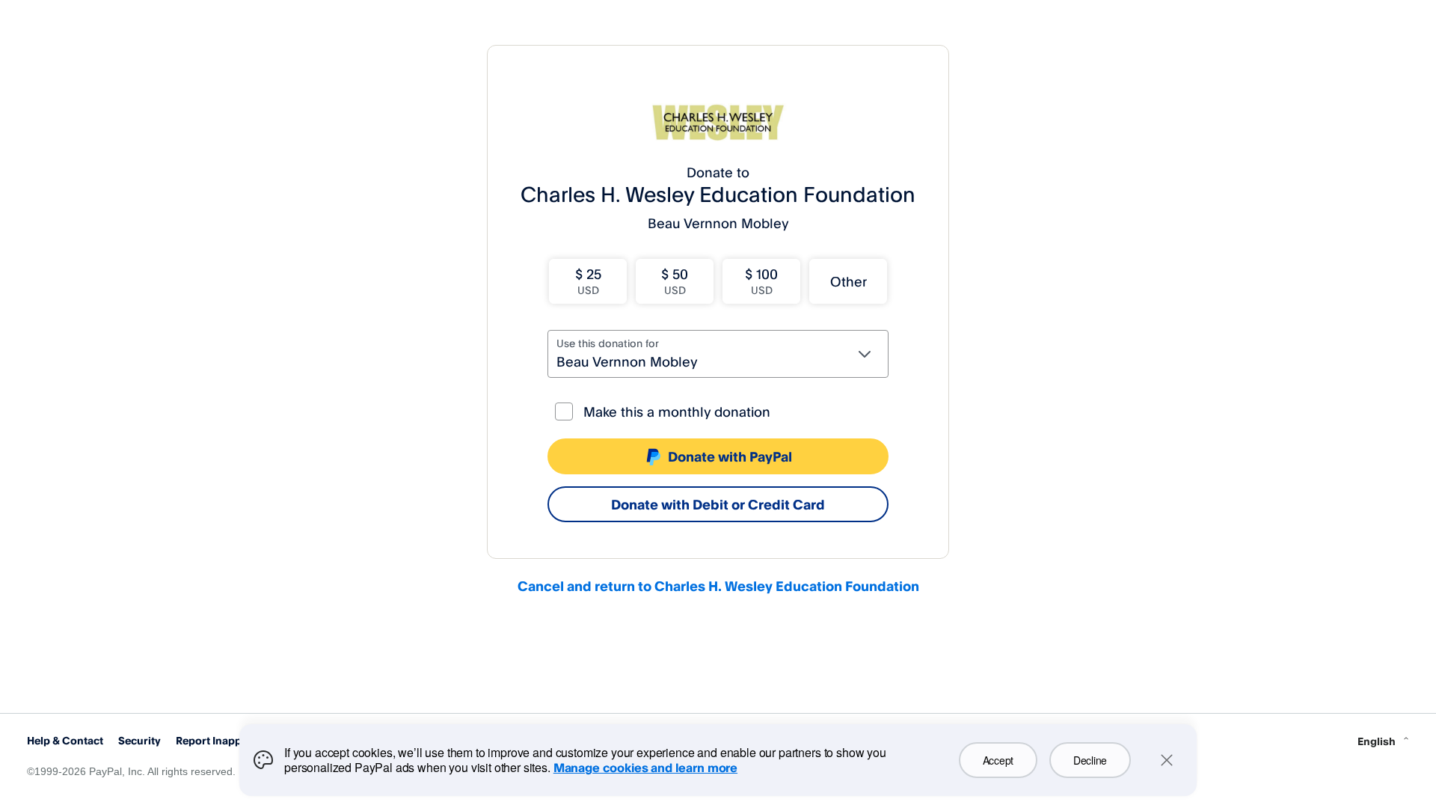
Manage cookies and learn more (645, 767)
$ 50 (674, 281)
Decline (1090, 760)
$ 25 (588, 281)
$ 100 (761, 281)
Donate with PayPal (730, 456)
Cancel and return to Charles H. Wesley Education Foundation (718, 586)
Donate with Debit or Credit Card (718, 504)
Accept (998, 760)
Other (848, 281)
